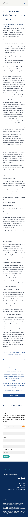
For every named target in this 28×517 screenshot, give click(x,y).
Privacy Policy (22, 483)
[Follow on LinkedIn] (24, 478)
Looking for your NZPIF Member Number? (16, 489)
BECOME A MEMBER (14, 395)
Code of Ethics (22, 485)
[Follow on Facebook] (19, 478)
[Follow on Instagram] (22, 478)
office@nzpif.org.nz (7, 469)
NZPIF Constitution (21, 487)
